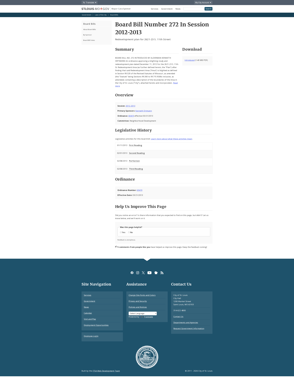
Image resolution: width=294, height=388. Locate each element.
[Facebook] (132, 272)
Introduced (190, 60)
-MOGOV (95, 9)
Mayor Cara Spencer (121, 8)
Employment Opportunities (96, 325)
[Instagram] (137, 272)
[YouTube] (149, 272)
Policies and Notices (138, 307)
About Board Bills (89, 29)
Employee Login (91, 336)
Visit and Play (90, 319)
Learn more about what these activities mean (171, 139)
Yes (123, 232)
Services (154, 9)
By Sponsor (87, 35)
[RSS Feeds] (162, 272)
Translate (148, 317)
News (178, 9)
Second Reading (137, 153)
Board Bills (114, 15)
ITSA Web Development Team (106, 371)
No (131, 232)
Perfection (134, 161)
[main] (147, 136)
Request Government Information (188, 328)
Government (167, 9)
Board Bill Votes (89, 40)
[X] (143, 272)
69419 (131, 116)
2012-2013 (130, 106)
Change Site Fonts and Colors (142, 295)
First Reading (135, 145)
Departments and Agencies (185, 322)
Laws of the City (101, 15)
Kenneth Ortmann (143, 111)
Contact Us (178, 316)
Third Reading (136, 169)
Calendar (88, 313)
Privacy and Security (138, 301)
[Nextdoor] (156, 272)
